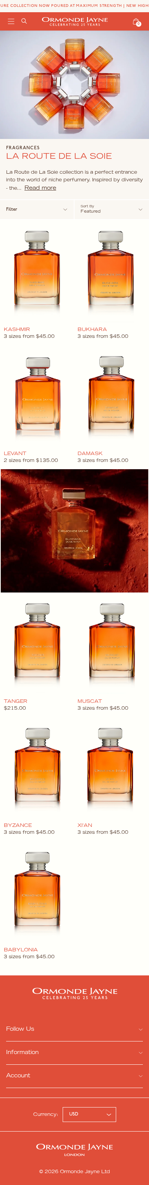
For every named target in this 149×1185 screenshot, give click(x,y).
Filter (11, 209)
